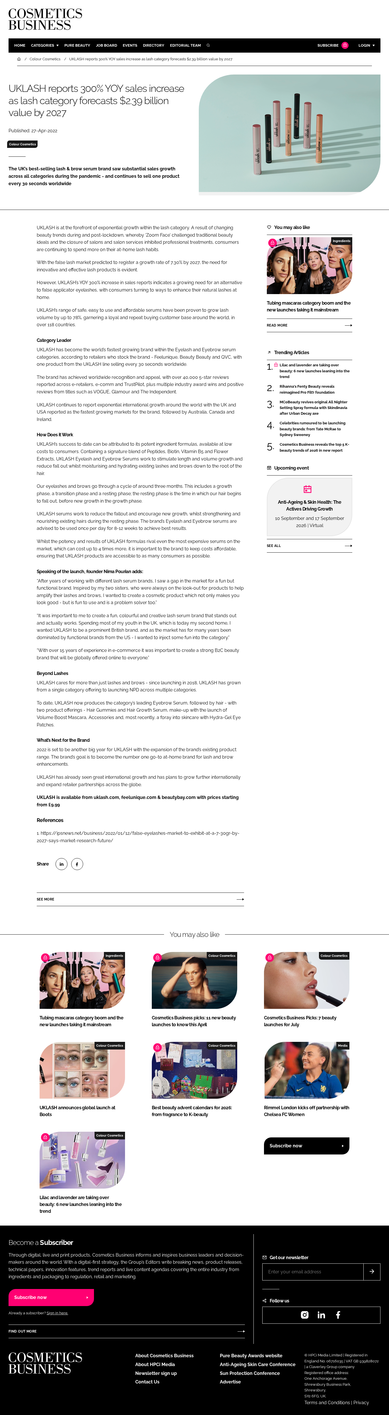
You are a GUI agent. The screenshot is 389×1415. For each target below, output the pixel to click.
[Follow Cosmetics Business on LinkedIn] (321, 1316)
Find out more (22, 1331)
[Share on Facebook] (77, 864)
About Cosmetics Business (164, 1355)
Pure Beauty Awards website (251, 1355)
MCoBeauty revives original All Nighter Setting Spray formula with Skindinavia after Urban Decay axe (313, 408)
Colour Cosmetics (22, 144)
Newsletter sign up (156, 1373)
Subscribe (328, 45)
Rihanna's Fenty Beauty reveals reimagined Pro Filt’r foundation (307, 389)
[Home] (19, 59)
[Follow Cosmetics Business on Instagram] (304, 1316)
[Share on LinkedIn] (61, 864)
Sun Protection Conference (250, 1373)
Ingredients (341, 241)
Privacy (361, 1402)
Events (130, 45)
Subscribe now (286, 1145)
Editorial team (185, 45)
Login (364, 45)
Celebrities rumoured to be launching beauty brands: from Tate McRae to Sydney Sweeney (312, 429)
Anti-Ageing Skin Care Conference (258, 1364)
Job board (106, 45)
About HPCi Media (155, 1364)
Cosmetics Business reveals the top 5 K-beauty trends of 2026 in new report (314, 447)
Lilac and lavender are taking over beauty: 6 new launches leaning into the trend (315, 371)
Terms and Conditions (327, 1402)
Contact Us (147, 1382)
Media (342, 1045)
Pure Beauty (77, 45)
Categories (42, 45)
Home (19, 45)
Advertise (230, 1382)
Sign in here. (57, 1313)
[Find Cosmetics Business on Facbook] (338, 1316)
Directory (153, 45)
